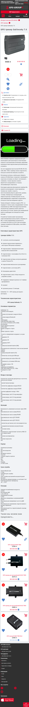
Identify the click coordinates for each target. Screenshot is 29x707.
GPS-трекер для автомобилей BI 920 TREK (14, 605)
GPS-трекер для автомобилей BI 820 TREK (14, 575)
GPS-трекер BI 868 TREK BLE (14, 636)
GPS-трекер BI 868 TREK (14, 544)
